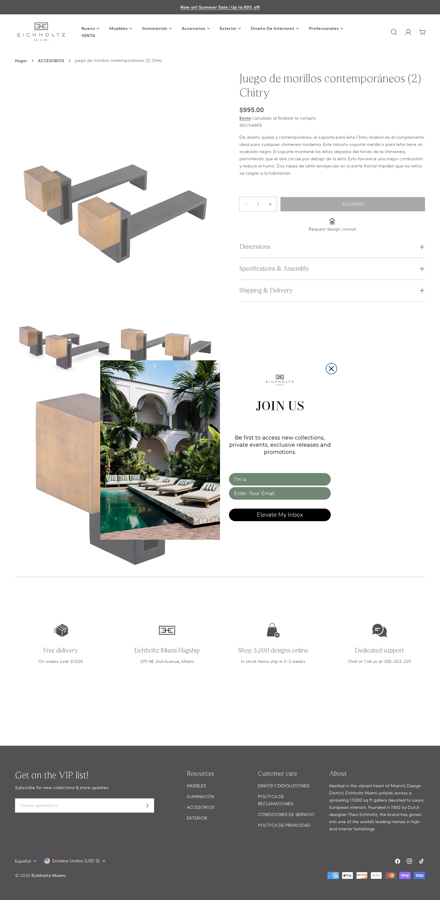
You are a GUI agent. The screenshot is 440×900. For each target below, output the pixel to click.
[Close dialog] (331, 368)
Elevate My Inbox (280, 515)
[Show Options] (325, 479)
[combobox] (278, 479)
